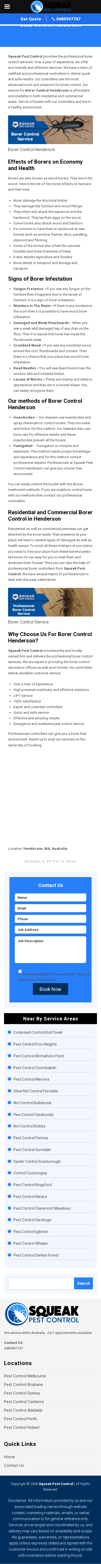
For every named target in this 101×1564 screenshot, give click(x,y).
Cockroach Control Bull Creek (37, 1032)
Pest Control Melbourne (25, 1376)
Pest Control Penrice (30, 1138)
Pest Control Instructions (37, 980)
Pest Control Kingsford (32, 1185)
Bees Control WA (34, 31)
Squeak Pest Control (56, 1484)
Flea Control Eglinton (30, 1232)
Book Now (50, 989)
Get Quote (30, 19)
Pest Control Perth (20, 1418)
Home (13, 31)
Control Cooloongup (30, 1173)
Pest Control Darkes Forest (36, 1255)
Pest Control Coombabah (34, 1068)
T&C (79, 974)
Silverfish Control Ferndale (35, 1091)
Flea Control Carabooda (33, 1114)
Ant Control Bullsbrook (32, 1103)
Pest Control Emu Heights (35, 1044)
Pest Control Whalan (30, 1243)
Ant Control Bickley (29, 1126)
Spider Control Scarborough (37, 1161)
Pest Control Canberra (24, 1401)
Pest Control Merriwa (31, 1079)
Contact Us (14, 1465)
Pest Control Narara (30, 1196)
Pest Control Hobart (22, 1427)
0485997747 (68, 19)
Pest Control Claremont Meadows (42, 1208)
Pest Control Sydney (22, 1393)
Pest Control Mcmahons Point (38, 1056)
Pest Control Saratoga (32, 1220)
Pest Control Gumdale (32, 1150)
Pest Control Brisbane (23, 1384)
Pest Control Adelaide (23, 1410)
